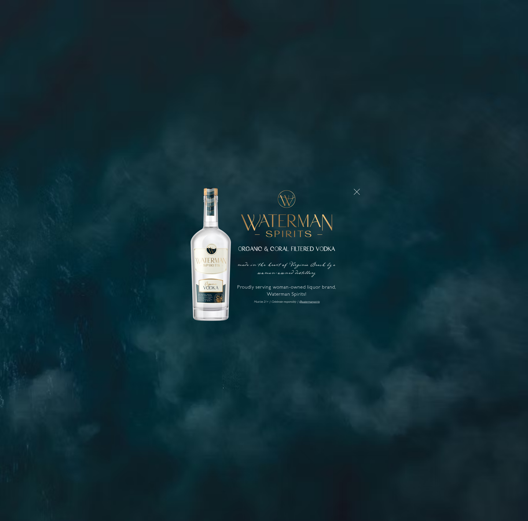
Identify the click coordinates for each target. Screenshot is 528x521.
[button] (357, 192)
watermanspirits (311, 302)
